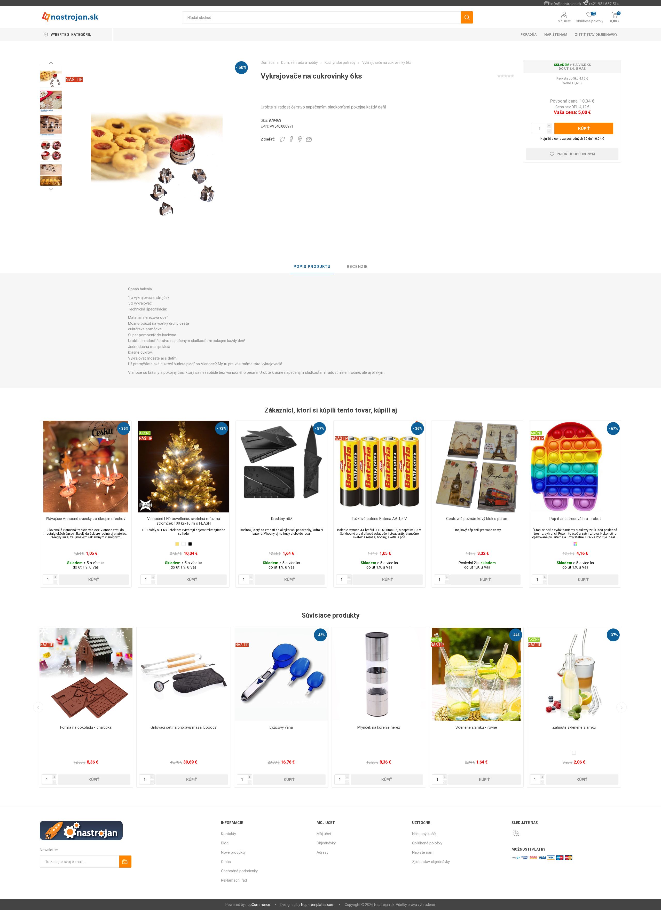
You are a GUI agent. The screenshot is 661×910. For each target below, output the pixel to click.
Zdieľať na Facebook (291, 139)
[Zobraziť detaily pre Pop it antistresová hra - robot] (575, 466)
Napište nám (423, 852)
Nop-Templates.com (317, 905)
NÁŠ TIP (74, 79)
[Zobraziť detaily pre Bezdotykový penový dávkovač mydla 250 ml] (476, 674)
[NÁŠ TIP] (341, 424)
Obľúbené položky (427, 843)
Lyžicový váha (86, 727)
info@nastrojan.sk (565, 4)
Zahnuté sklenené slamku (378, 727)
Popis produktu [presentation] (312, 266)
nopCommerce (258, 905)
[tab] (312, 266)
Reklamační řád (234, 880)
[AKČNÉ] (145, 424)
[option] (51, 77)
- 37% (418, 635)
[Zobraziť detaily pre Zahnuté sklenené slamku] (379, 674)
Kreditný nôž (281, 518)
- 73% (221, 428)
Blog (225, 843)
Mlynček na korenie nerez (183, 727)
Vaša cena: (565, 112)
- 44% (320, 635)
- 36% (123, 428)
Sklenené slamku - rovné (281, 727)
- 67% (613, 428)
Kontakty (228, 833)
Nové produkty (233, 852)
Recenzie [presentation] (357, 266)
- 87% (319, 428)
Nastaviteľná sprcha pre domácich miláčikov (573, 727)
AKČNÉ (145, 433)
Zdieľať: (268, 139)
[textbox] (321, 17)
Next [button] (51, 189)
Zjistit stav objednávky (431, 861)
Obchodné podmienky (239, 871)
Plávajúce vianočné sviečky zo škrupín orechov (85, 518)
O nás (226, 861)
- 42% (125, 635)
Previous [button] (51, 62)
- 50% (241, 67)
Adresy (322, 852)
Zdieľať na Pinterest (300, 139)
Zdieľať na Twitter (282, 139)
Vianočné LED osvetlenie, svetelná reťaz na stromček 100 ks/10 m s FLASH (183, 521)
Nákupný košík (424, 833)
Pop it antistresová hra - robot (575, 518)
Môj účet (564, 21)
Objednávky (326, 843)
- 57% (515, 635)
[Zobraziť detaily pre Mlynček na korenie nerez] (184, 674)
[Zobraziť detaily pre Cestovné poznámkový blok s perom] (477, 466)
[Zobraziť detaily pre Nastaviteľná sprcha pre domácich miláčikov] (574, 674)
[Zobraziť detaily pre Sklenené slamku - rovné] (281, 674)
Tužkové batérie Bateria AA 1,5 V (379, 518)
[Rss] (516, 833)
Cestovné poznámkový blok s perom (477, 518)
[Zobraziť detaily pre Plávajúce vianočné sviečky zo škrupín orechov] (86, 466)
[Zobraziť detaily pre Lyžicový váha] (86, 674)
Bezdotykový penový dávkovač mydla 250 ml (476, 727)
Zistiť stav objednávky (596, 34)
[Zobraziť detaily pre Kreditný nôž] (281, 466)
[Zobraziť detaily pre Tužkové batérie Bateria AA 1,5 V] (379, 466)
